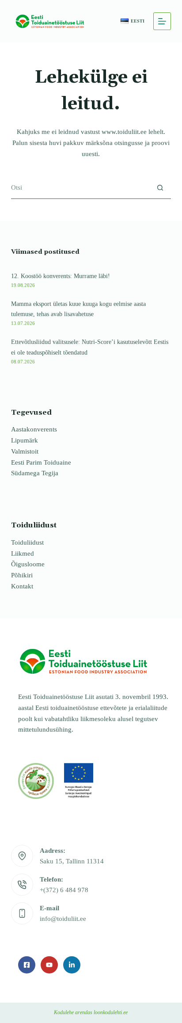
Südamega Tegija (34, 473)
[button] (132, 21)
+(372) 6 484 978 (64, 889)
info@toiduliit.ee (63, 918)
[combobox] (80, 188)
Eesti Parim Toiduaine (41, 462)
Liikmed (22, 553)
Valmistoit (24, 451)
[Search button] (160, 187)
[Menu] (162, 21)
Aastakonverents (34, 429)
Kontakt (22, 586)
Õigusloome (28, 564)
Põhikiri (22, 575)
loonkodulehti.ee (111, 1012)
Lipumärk (24, 440)
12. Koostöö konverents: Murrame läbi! (60, 275)
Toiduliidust (27, 542)
